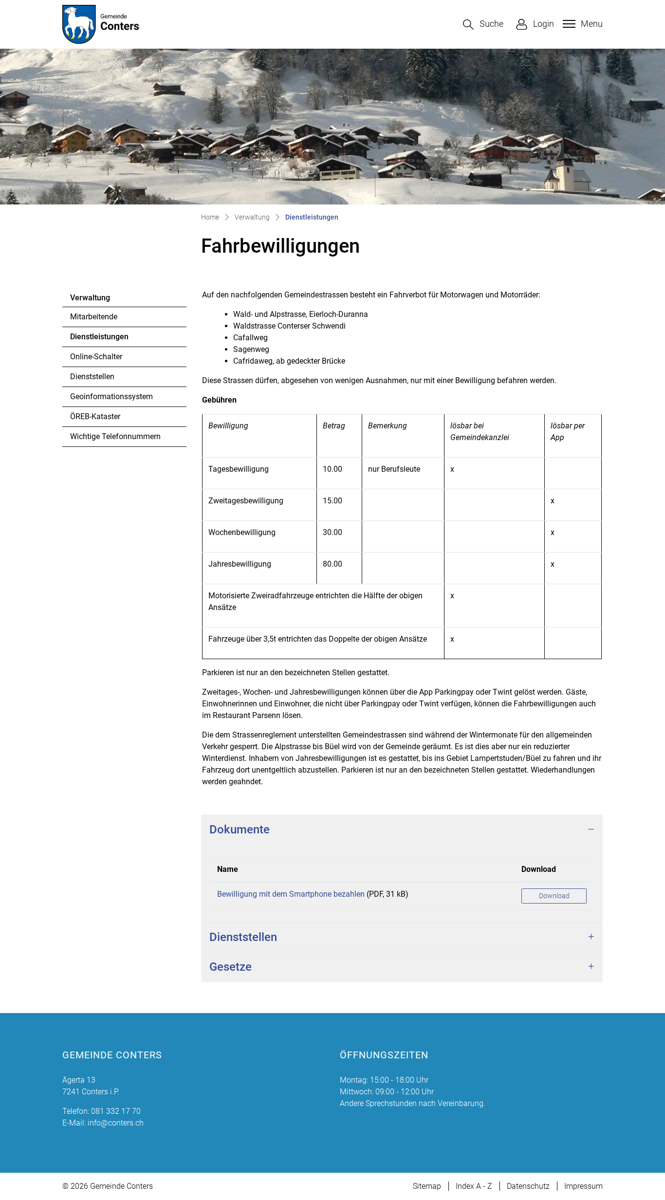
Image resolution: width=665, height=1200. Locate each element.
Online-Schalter (96, 356)
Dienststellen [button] (243, 937)
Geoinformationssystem (111, 396)
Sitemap (427, 1186)
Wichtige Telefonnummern (115, 436)
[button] (483, 24)
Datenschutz (528, 1186)
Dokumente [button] (239, 829)
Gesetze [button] (230, 967)
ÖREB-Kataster (95, 416)
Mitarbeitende (93, 316)
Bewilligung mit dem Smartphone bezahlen (291, 894)
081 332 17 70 (116, 1111)
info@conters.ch (116, 1122)
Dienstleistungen (99, 339)
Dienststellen (92, 376)
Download (538, 869)
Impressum (583, 1186)
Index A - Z (474, 1186)
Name (227, 869)
